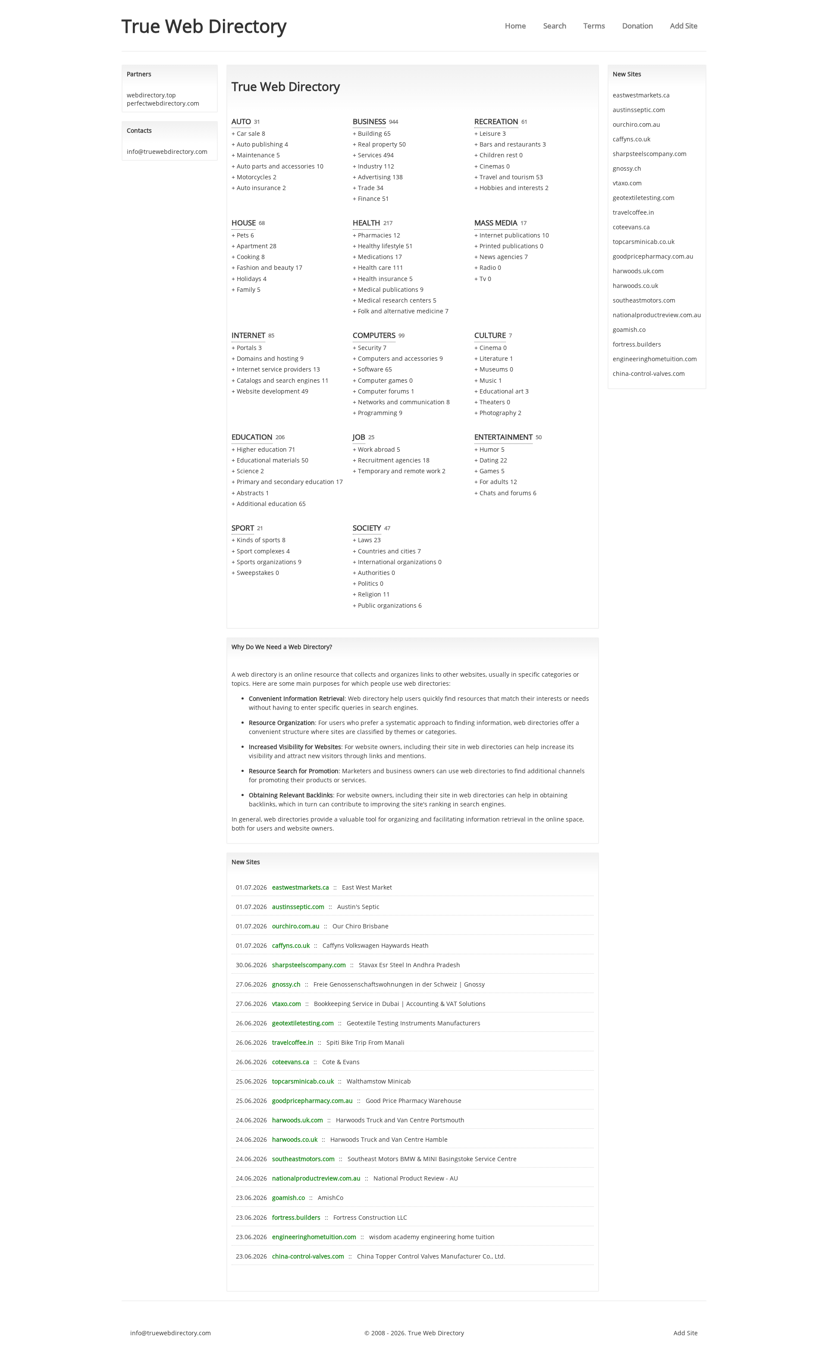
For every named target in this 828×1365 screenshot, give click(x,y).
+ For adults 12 (495, 482)
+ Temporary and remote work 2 (399, 471)
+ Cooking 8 (248, 257)
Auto (241, 121)
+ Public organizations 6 (387, 605)
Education (252, 437)
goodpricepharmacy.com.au (312, 1100)
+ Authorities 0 (374, 572)
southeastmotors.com (303, 1159)
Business (369, 121)
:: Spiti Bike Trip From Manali (361, 1042)
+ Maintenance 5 (256, 155)
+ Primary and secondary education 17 (287, 482)
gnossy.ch (286, 984)
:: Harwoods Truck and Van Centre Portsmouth (395, 1120)
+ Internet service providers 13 (276, 369)
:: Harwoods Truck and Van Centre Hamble (385, 1139)
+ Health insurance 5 (383, 279)
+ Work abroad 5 (376, 449)
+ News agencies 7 (501, 257)
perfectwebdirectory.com (163, 103)
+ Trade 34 (368, 188)
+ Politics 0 (368, 583)
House (244, 223)
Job (359, 437)
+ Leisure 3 (490, 133)
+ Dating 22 (490, 460)
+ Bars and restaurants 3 (510, 144)
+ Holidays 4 (249, 279)
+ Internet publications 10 (511, 235)
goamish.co (288, 1197)
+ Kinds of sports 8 (258, 540)
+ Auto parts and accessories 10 (277, 166)
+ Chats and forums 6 (505, 493)
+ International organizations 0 (397, 562)
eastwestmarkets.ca (300, 887)
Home (515, 26)
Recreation (496, 121)
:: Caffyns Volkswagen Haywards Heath (371, 945)
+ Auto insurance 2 (259, 188)
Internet (248, 335)
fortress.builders (296, 1217)
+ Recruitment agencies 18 (391, 460)
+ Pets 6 (243, 235)
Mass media (496, 223)
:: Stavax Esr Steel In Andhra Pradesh (405, 965)
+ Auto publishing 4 (260, 144)
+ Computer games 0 (383, 380)
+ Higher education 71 (263, 449)
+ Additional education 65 (269, 504)
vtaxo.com (286, 1004)
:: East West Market (362, 887)
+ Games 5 (489, 471)
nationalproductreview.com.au (316, 1178)
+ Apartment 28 (254, 246)
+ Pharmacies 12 (376, 235)
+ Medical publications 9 (388, 289)
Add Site (684, 26)
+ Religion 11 (371, 594)
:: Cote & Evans (337, 1062)
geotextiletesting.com (303, 1023)
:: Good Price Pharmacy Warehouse (409, 1100)
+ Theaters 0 (492, 402)
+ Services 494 (373, 155)
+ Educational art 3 (501, 391)
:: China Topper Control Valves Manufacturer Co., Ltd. (426, 1256)
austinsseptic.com (298, 907)
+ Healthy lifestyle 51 (383, 246)
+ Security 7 (369, 348)
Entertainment (503, 437)
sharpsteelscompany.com (309, 965)
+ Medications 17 (377, 257)
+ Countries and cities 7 (387, 551)
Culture (490, 335)
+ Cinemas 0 (492, 166)
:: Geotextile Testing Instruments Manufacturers (409, 1023)
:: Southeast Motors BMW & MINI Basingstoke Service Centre (428, 1159)
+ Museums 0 (493, 369)
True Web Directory (204, 25)
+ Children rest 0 (498, 155)
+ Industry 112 (373, 166)
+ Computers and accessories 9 (398, 358)
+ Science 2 (248, 471)
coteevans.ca (290, 1062)
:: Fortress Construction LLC (366, 1217)
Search (554, 26)
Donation (637, 26)
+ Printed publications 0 (508, 246)
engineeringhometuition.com (314, 1237)
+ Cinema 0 (490, 348)
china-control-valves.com (308, 1256)
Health (366, 223)
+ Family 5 (246, 289)
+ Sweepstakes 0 (255, 572)
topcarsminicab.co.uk (303, 1081)
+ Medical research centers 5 (394, 300)
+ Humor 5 (489, 449)
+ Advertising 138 (378, 177)
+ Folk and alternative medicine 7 (400, 311)
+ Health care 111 (378, 267)
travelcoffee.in (293, 1042)
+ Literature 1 (493, 358)
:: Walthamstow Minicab (374, 1081)
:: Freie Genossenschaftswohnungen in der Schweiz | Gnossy (395, 984)
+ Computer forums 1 (383, 391)
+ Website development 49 (270, 391)
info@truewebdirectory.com (167, 151)
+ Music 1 (488, 380)
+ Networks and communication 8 (401, 402)
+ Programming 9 (377, 413)
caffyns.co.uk (291, 945)
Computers (374, 335)
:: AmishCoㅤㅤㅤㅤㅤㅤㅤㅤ (326, 1197)
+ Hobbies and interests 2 (511, 188)
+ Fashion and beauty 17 (267, 267)
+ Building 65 (372, 133)
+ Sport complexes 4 (261, 551)
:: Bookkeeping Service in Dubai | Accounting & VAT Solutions (395, 1004)
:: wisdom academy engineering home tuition (428, 1237)
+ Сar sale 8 (248, 133)
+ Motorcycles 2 (254, 177)
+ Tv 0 (482, 279)
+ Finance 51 (371, 198)
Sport (243, 528)
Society (367, 528)
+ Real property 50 (379, 144)
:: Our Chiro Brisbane (356, 926)
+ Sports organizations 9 (266, 562)
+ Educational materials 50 (270, 460)
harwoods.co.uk (294, 1139)
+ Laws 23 (367, 540)
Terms (594, 26)
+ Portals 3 (247, 348)
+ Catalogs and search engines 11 (280, 380)
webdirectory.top (151, 95)
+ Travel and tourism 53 (508, 177)
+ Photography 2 (497, 413)
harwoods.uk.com (297, 1120)
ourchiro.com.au (296, 926)
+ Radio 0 (487, 267)
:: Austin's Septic (354, 907)
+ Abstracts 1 (250, 493)
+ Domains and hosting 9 (268, 358)
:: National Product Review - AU (411, 1178)
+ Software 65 (372, 369)
